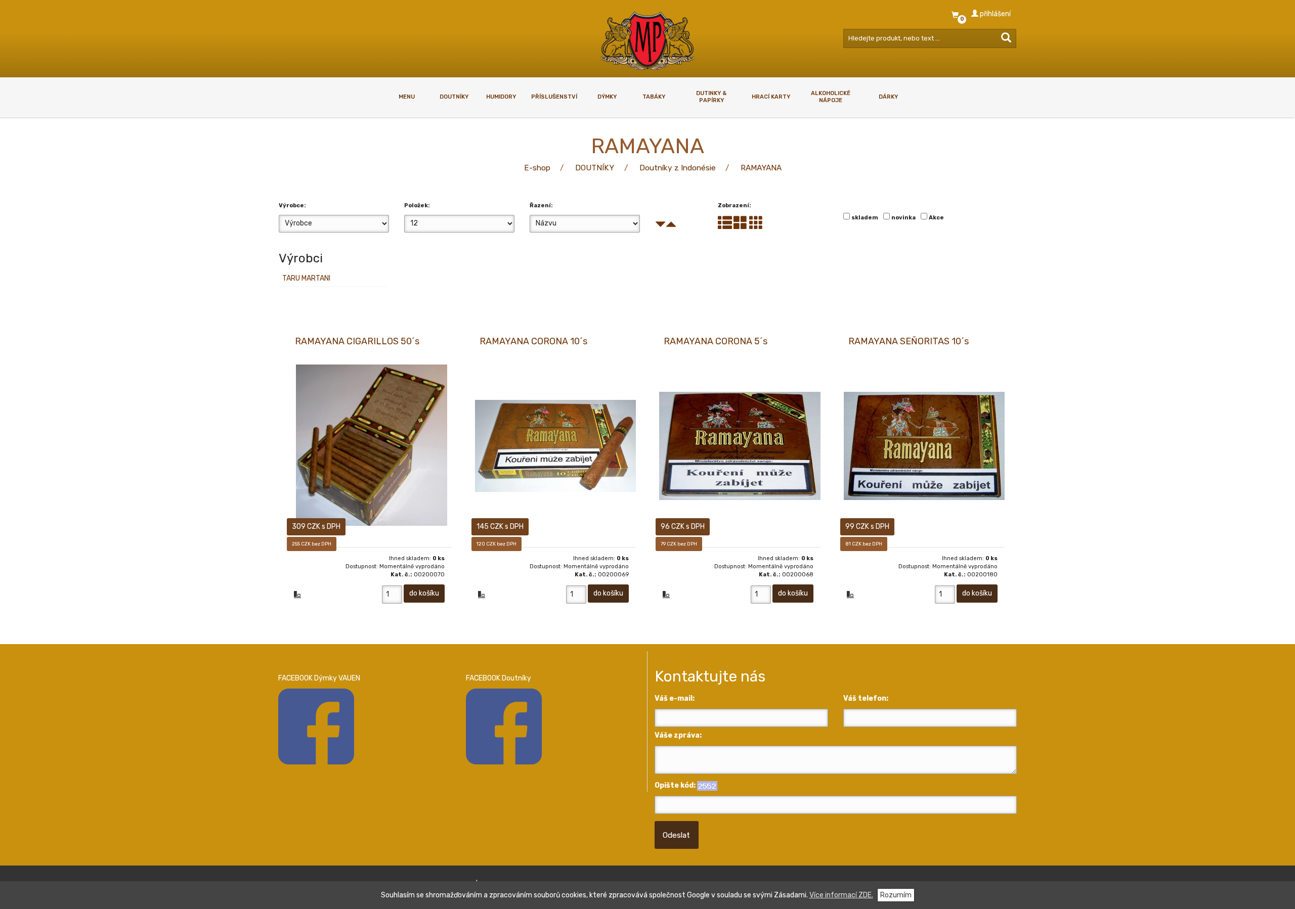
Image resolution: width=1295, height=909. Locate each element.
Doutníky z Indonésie (677, 167)
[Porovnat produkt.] (297, 595)
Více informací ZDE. (841, 895)
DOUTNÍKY (454, 97)
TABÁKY (653, 97)
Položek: (417, 205)
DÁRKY (888, 97)
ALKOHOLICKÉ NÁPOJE (830, 96)
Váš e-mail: (675, 698)
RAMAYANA (761, 167)
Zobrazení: (734, 205)
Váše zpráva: (678, 735)
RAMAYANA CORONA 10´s (533, 341)
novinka (903, 217)
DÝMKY (607, 97)
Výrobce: (292, 205)
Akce (936, 217)
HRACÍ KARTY (771, 97)
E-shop (537, 167)
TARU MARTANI (306, 278)
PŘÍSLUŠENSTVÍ (554, 97)
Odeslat (676, 835)
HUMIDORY (501, 97)
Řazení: (541, 205)
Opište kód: (675, 785)
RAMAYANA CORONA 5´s (715, 341)
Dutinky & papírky (711, 96)
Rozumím (896, 895)
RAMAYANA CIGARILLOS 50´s (357, 341)
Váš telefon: (865, 698)
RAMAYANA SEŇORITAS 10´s (908, 341)
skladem (864, 217)
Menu (407, 97)
